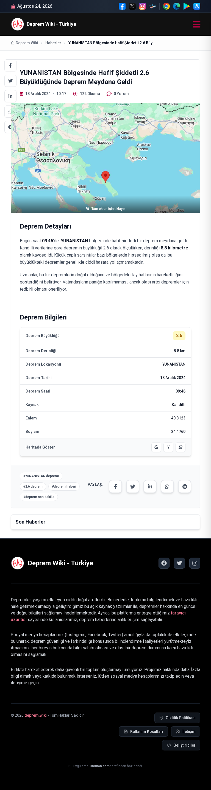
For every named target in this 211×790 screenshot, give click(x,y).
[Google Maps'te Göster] (156, 447)
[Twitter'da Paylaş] (10, 81)
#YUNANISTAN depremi (41, 476)
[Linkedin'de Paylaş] (10, 96)
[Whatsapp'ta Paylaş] (10, 111)
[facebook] (164, 563)
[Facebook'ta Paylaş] (10, 65)
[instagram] (194, 563)
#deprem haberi (64, 486)
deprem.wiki (35, 715)
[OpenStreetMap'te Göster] (180, 447)
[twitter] (179, 563)
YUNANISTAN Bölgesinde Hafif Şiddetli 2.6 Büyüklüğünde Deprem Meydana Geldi (112, 43)
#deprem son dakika (38, 497)
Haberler (53, 43)
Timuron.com (99, 766)
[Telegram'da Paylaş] (10, 127)
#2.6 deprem (33, 486)
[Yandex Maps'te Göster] (168, 447)
